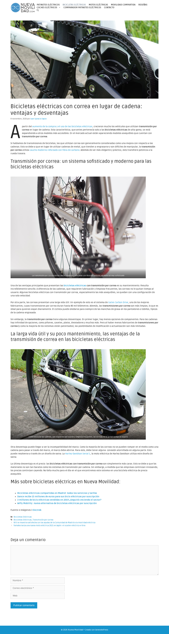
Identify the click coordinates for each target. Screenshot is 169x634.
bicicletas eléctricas (75, 285)
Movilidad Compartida (123, 4)
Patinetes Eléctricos (48, 4)
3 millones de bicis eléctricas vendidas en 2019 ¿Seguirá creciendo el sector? (59, 499)
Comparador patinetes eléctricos (82, 7)
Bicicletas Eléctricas (74, 4)
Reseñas (142, 4)
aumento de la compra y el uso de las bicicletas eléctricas (62, 126)
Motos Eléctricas (98, 4)
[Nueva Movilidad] (23, 7)
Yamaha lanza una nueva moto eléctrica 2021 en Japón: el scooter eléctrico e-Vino (49, 525)
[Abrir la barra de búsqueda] (37, 10)
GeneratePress (101, 630)
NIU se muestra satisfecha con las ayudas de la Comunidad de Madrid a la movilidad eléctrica (54, 522)
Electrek (36, 510)
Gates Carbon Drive (118, 302)
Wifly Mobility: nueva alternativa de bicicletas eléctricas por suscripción (57, 503)
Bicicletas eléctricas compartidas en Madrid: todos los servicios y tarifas (57, 493)
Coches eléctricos (47, 7)
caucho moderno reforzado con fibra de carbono (55, 150)
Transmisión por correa (43, 520)
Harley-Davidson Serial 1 (77, 453)
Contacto (109, 7)
